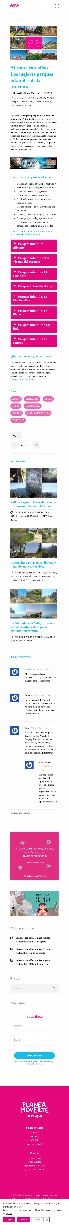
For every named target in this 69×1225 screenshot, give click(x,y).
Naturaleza (30, 98)
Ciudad (18, 98)
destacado (32, 399)
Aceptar (9, 1220)
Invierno (29, 512)
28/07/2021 (47, 93)
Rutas (13, 520)
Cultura (34, 1132)
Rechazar (23, 1220)
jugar (15, 406)
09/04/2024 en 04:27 (40, 728)
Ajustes (37, 1220)
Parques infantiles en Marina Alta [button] (30, 298)
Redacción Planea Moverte (26, 93)
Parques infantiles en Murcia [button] (30, 340)
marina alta (33, 406)
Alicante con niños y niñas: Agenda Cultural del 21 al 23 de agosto (33, 940)
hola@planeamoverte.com (22, 379)
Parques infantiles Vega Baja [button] (32, 326)
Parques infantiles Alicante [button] (28, 245)
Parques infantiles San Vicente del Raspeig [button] (31, 259)
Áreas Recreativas (24, 573)
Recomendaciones (20, 105)
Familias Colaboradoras (34, 1166)
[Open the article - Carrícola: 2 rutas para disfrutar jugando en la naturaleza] (33, 543)
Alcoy (16, 399)
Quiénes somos (34, 1158)
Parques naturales (21, 101)
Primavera (46, 516)
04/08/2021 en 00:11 (40, 695)
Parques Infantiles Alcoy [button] (35, 286)
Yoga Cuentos (34, 1162)
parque (16, 413)
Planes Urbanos (42, 101)
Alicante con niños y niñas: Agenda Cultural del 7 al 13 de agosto (33, 951)
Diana (28, 669)
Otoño (13, 516)
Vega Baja (18, 420)
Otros (42, 98)
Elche (48, 399)
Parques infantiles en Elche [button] (30, 312)
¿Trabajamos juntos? (34, 1169)
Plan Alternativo (29, 516)
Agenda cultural (34, 1144)
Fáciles (18, 512)
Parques (51, 98)
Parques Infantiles (38, 413)
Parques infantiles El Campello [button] (30, 273)
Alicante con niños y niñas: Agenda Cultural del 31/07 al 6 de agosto (33, 962)
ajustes (9, 1213)
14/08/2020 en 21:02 (41, 669)
